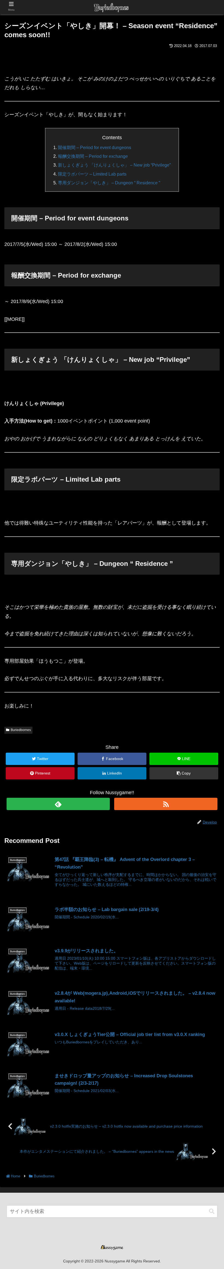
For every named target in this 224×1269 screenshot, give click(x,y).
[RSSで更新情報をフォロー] (165, 804)
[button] (212, 1211)
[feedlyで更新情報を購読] (58, 804)
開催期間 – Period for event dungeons (94, 147)
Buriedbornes (21, 730)
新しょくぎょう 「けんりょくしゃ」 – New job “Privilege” (114, 164)
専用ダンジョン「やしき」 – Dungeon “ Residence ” (109, 182)
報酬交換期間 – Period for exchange (93, 156)
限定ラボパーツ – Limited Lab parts (92, 173)
